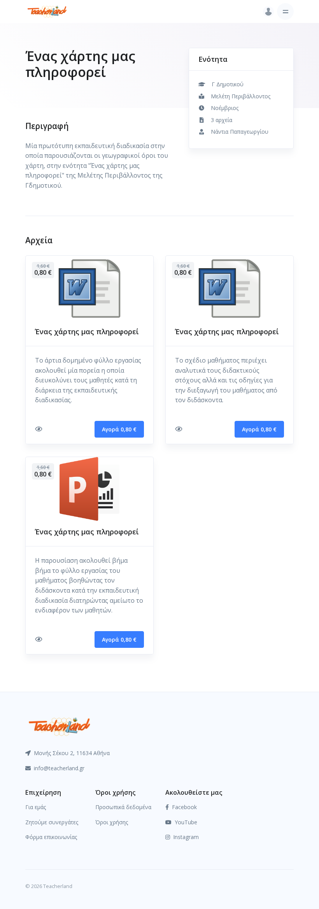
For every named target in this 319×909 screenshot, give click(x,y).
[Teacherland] (47, 11)
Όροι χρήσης (111, 822)
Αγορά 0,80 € (119, 429)
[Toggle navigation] (285, 11)
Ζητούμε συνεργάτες (51, 822)
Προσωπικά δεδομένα (123, 807)
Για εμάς (35, 807)
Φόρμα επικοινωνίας (51, 837)
